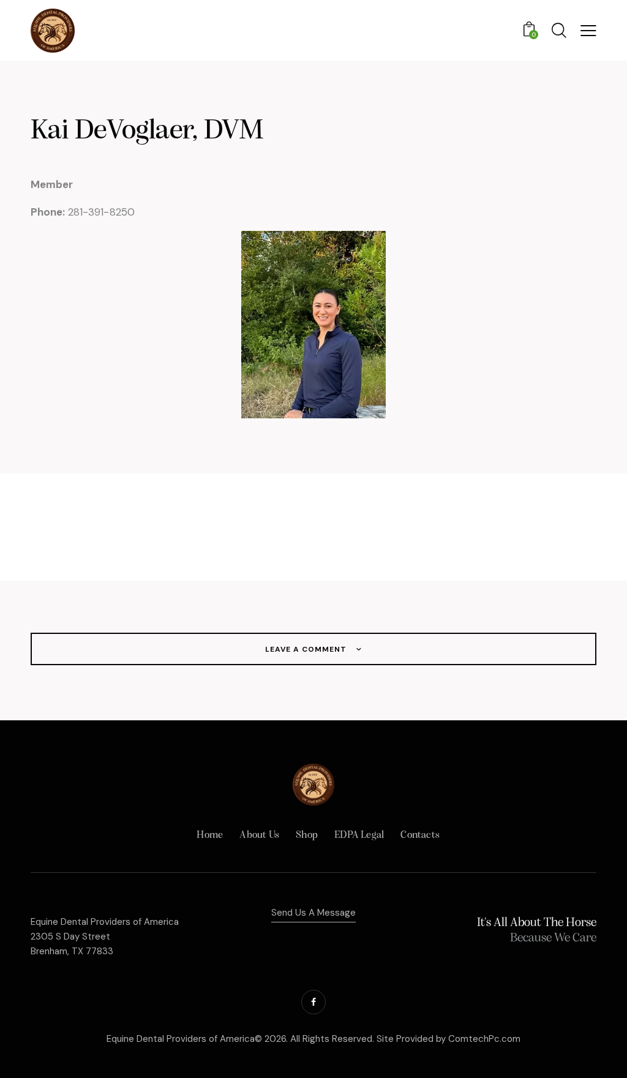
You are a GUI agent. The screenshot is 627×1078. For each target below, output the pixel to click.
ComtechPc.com (484, 1039)
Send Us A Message (313, 913)
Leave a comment (307, 649)
